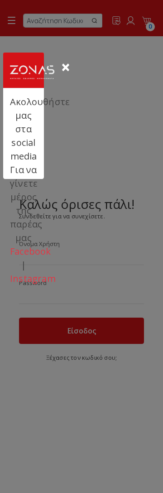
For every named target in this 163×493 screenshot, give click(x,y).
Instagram (33, 278)
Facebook (30, 251)
